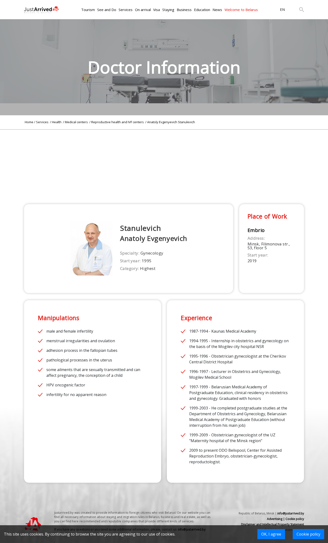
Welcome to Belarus (241, 9)
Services (126, 9)
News (217, 9)
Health (57, 122)
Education (202, 9)
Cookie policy (308, 534)
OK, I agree (271, 534)
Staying (168, 9)
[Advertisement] (164, 163)
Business (184, 9)
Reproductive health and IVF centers (118, 122)
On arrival (143, 9)
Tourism (88, 9)
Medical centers (76, 122)
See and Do (106, 9)
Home (29, 122)
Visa (156, 9)
